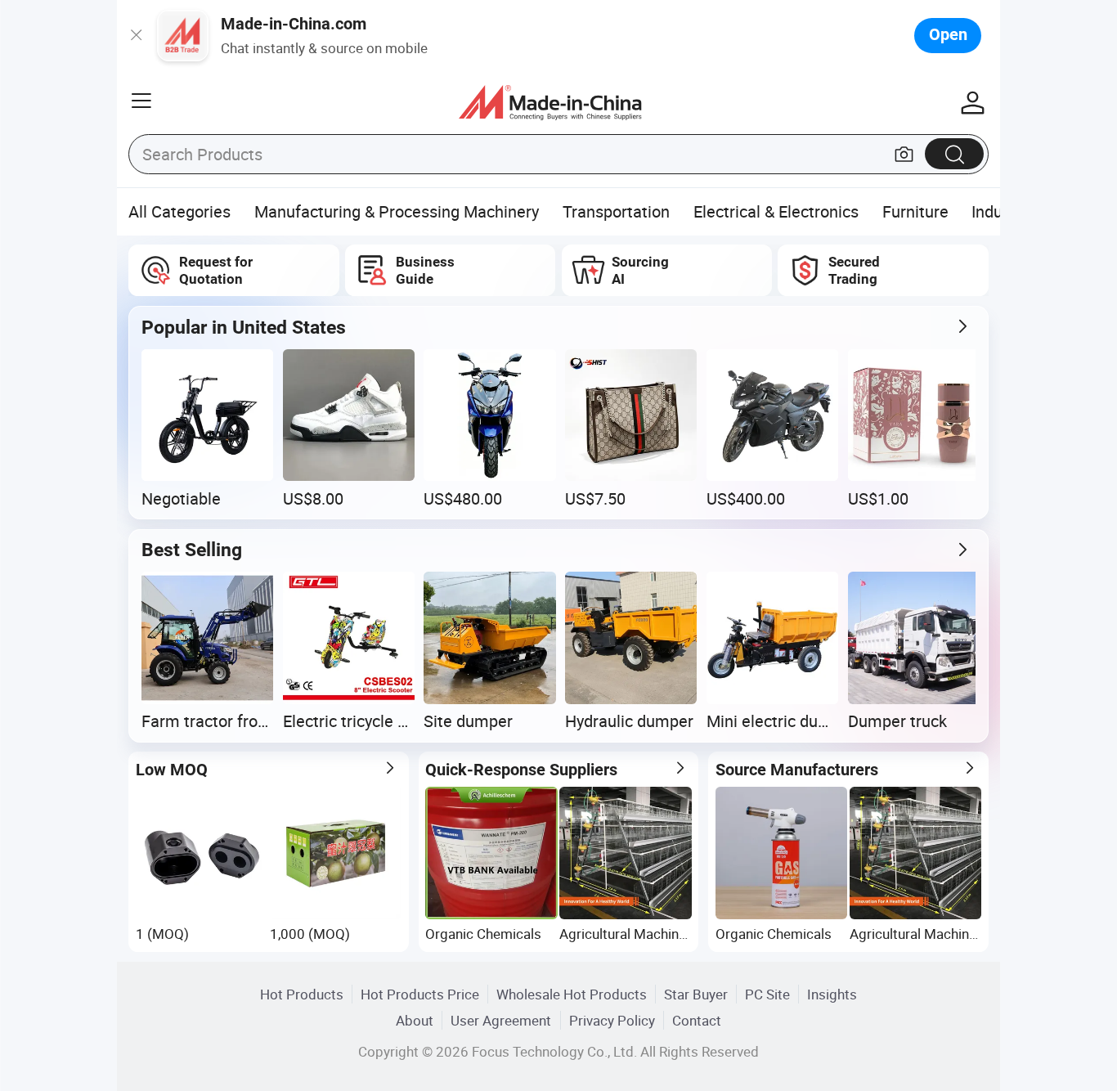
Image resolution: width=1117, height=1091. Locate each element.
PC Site (767, 994)
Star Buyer (696, 994)
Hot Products (301, 994)
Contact (696, 1020)
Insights (832, 994)
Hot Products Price (420, 994)
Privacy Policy (612, 1020)
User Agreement (501, 1020)
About (414, 1020)
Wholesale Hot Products (571, 994)
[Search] (954, 153)
